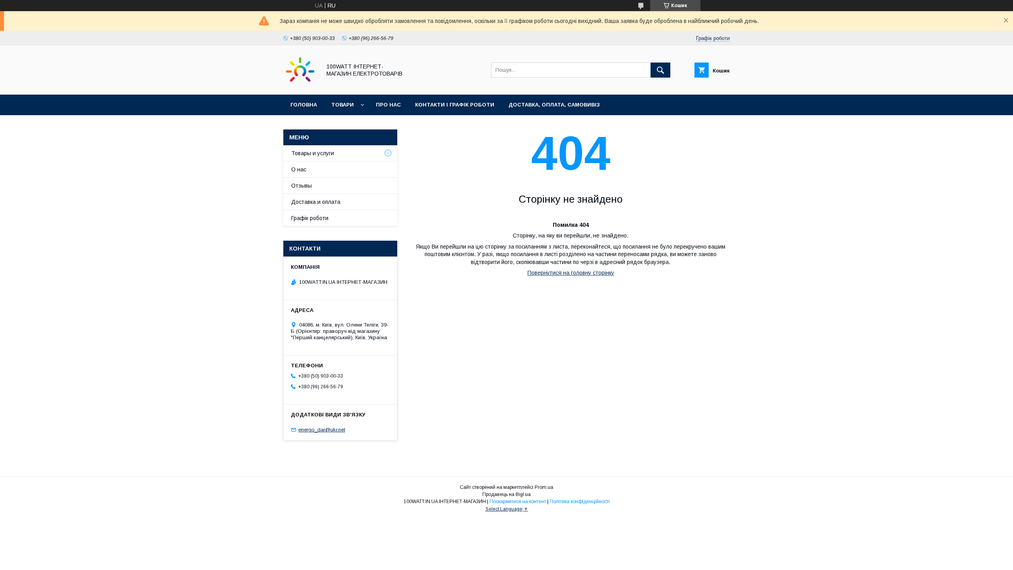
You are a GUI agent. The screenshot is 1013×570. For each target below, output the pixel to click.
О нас (298, 169)
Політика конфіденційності (580, 501)
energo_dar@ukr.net (321, 430)
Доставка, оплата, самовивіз (554, 105)
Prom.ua (544, 487)
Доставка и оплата (315, 202)
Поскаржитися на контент (517, 501)
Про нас (388, 105)
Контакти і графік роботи (454, 105)
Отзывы (301, 185)
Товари (342, 105)
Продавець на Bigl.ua (506, 494)
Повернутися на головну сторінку (570, 273)
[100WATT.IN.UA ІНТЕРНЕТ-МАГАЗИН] (300, 84)
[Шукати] (660, 70)
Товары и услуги (312, 153)
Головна (303, 105)
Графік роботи (309, 218)
